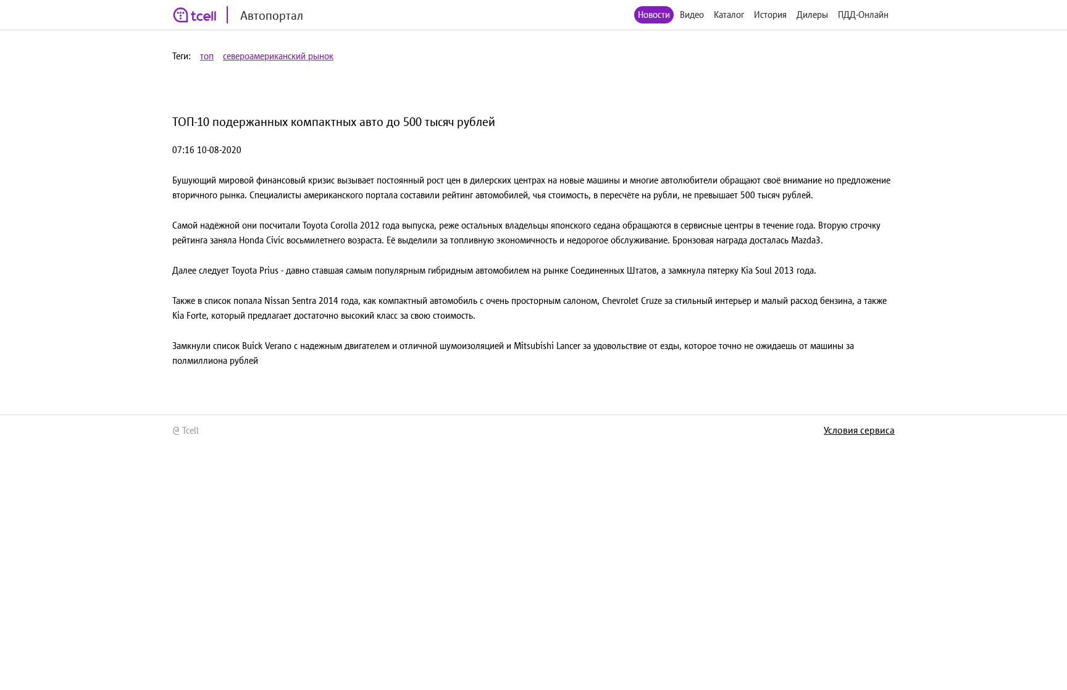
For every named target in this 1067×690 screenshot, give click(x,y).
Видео (692, 14)
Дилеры (812, 14)
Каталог (729, 14)
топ (207, 56)
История (770, 14)
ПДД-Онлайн (863, 14)
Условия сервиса (859, 430)
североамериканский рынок (278, 56)
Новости (654, 14)
